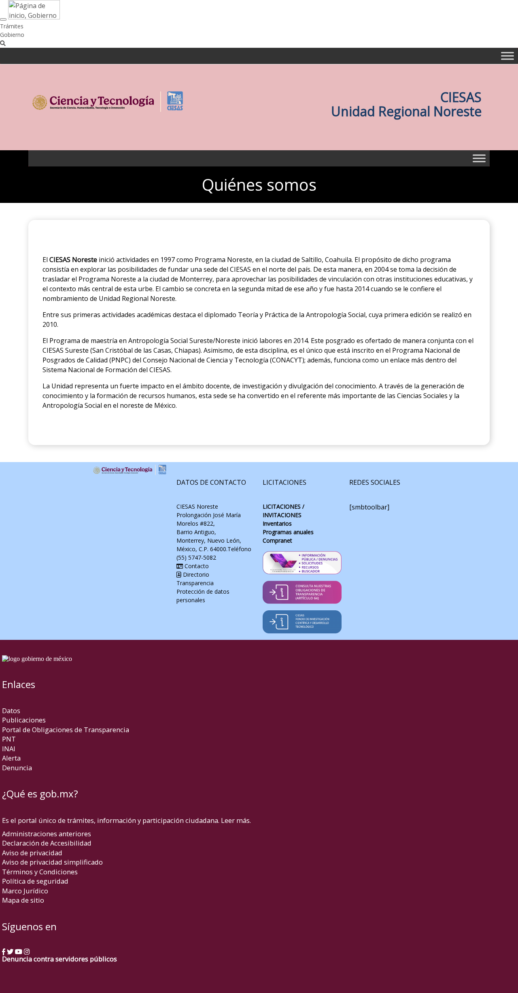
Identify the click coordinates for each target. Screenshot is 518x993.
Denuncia (17, 767)
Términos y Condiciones (40, 871)
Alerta (11, 758)
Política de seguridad (35, 881)
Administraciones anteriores (46, 833)
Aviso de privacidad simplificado (52, 862)
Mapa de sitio (23, 900)
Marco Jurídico (25, 890)
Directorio (195, 574)
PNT (9, 739)
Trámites (11, 26)
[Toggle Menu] (507, 56)
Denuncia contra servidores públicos (59, 958)
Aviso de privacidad (32, 852)
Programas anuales (288, 532)
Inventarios (277, 523)
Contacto (196, 566)
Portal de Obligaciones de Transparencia (65, 729)
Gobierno (12, 34)
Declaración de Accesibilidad (46, 843)
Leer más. (236, 820)
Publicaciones (24, 720)
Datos (11, 710)
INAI (8, 748)
